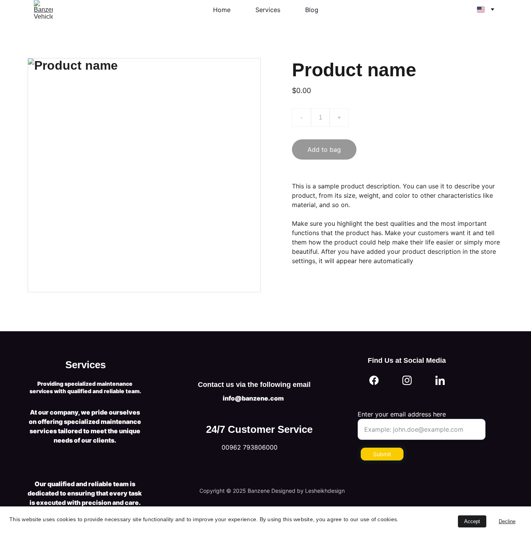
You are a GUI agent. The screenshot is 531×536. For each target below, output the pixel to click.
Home (222, 10)
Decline (507, 521)
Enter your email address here (402, 414)
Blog (311, 10)
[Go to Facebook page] (374, 380)
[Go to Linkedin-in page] (440, 380)
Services (267, 10)
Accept (472, 521)
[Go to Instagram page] (407, 380)
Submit (382, 454)
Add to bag (324, 149)
